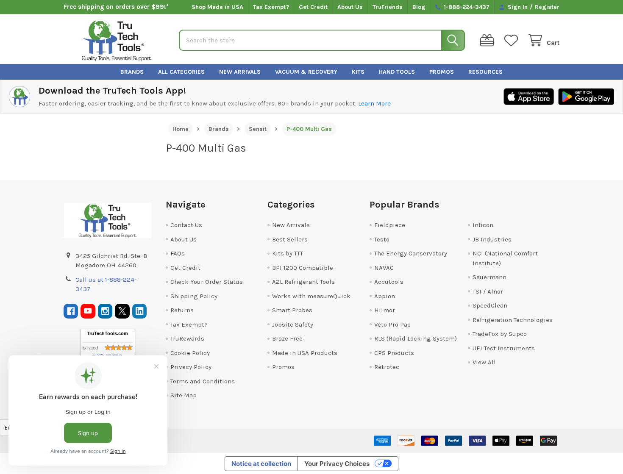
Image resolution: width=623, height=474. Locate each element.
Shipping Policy (193, 296)
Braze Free (287, 338)
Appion (384, 296)
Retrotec (386, 367)
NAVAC (384, 268)
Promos (441, 71)
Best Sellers (290, 239)
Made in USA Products (304, 353)
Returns (182, 310)
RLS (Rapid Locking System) (415, 338)
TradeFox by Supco (500, 334)
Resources (485, 71)
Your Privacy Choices (337, 464)
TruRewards (187, 338)
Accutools (388, 282)
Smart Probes (292, 310)
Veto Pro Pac (392, 324)
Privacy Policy (190, 367)
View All (484, 362)
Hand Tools (397, 71)
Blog (419, 7)
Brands (132, 71)
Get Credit (313, 7)
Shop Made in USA (217, 7)
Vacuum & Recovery (306, 71)
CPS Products (394, 353)
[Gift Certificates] (488, 40)
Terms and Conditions (202, 381)
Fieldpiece (389, 225)
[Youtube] (88, 311)
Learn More (374, 103)
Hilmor (384, 310)
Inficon (483, 225)
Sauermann (489, 277)
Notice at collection (261, 464)
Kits (358, 71)
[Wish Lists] (513, 40)
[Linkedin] (139, 311)
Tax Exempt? (271, 7)
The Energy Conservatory (410, 253)
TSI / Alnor (488, 291)
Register (547, 7)
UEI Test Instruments (504, 348)
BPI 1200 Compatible (302, 268)
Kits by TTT (287, 253)
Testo (381, 239)
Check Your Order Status (206, 282)
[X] (122, 311)
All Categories (181, 71)
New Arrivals (240, 71)
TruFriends (388, 7)
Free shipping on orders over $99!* (116, 7)
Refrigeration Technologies (513, 320)
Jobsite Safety (292, 324)
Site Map (183, 395)
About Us (350, 7)
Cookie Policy (190, 353)
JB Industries (492, 239)
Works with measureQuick (311, 296)
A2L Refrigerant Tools (303, 282)
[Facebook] (71, 311)
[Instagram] (105, 311)
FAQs (177, 253)
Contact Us (186, 225)
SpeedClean (490, 305)
